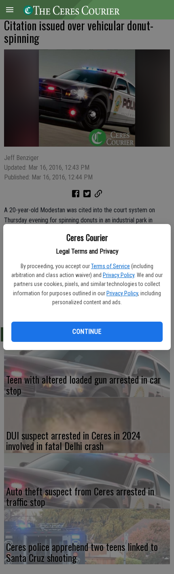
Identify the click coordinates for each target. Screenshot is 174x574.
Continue (86, 331)
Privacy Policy (118, 275)
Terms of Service (110, 266)
